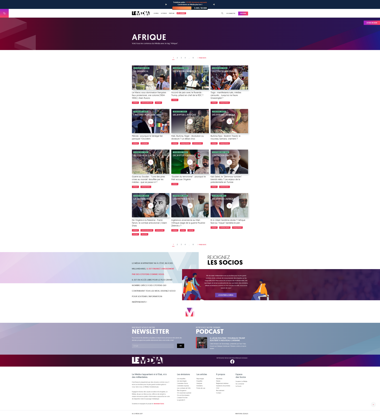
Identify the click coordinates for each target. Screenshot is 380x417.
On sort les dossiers (183, 395)
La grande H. (181, 400)
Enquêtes (199, 381)
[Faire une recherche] (222, 13)
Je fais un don (372, 23)
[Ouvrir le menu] (4, 13)
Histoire (158, 102)
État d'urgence (181, 390)
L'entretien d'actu (182, 383)
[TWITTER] (239, 361)
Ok (181, 346)
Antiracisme (159, 230)
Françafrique (224, 102)
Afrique (135, 102)
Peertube (171, 13)
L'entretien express (183, 386)
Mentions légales (241, 413)
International (197, 143)
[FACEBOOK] (232, 361)
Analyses (199, 383)
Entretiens (200, 386)
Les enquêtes (181, 379)
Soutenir (243, 13)
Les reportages (182, 381)
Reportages (200, 379)
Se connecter (230, 13)
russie (183, 230)
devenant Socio (159, 404)
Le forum (164, 13)
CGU (217, 388)
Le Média (147, 360)
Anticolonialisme (147, 102)
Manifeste (219, 379)
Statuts (218, 381)
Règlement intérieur (222, 383)
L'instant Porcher (182, 398)
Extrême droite (224, 227)
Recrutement (220, 390)
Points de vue (201, 388)
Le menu (156, 13)
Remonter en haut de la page (373, 404)
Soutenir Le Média (241, 381)
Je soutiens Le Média (225, 295)
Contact (218, 393)
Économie (145, 143)
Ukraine (191, 230)
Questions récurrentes (223, 386)
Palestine (144, 234)
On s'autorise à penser (184, 393)
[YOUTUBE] (246, 361)
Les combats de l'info (184, 388)
